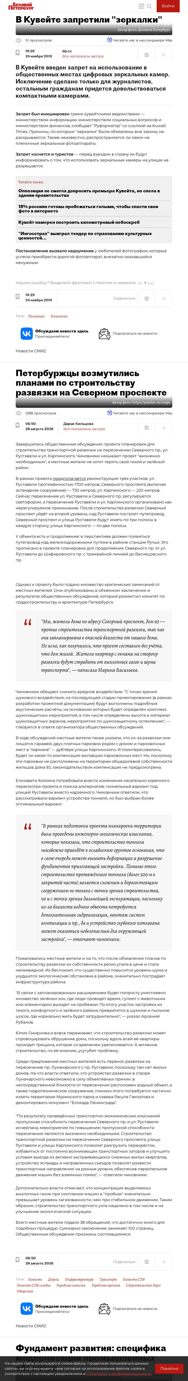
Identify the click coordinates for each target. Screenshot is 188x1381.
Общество (25, 1291)
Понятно (169, 1368)
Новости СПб (134, 1279)
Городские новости (71, 1285)
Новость (35, 1279)
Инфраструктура (79, 1279)
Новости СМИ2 (31, 351)
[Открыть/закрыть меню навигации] (141, 6)
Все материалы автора (83, 56)
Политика (36, 316)
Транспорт (108, 1279)
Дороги (53, 1279)
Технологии (59, 316)
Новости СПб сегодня (33, 1285)
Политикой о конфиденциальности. (119, 1373)
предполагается (69, 478)
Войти (168, 6)
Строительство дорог (143, 1285)
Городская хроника (106, 1285)
